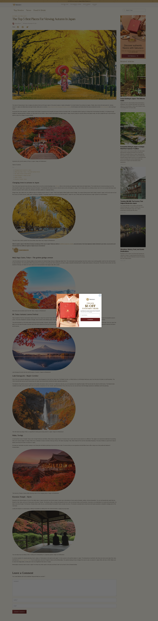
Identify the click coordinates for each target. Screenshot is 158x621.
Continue (90, 319)
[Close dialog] (100, 295)
